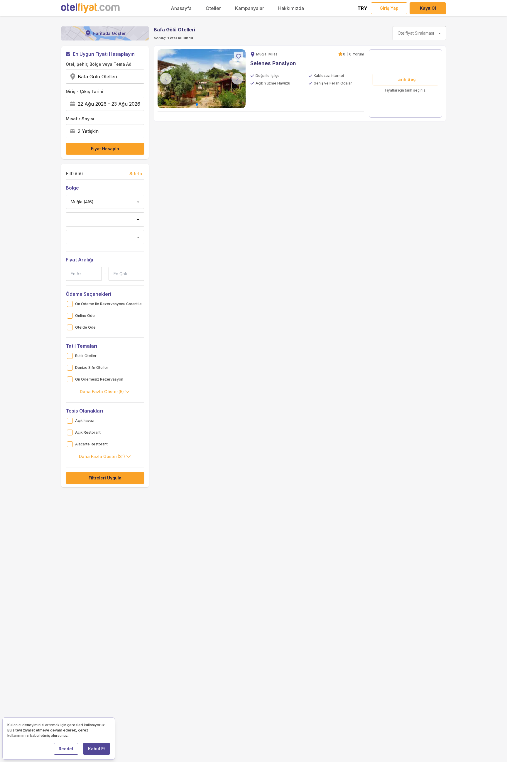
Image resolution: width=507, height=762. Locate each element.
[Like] (238, 56)
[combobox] (119, 76)
